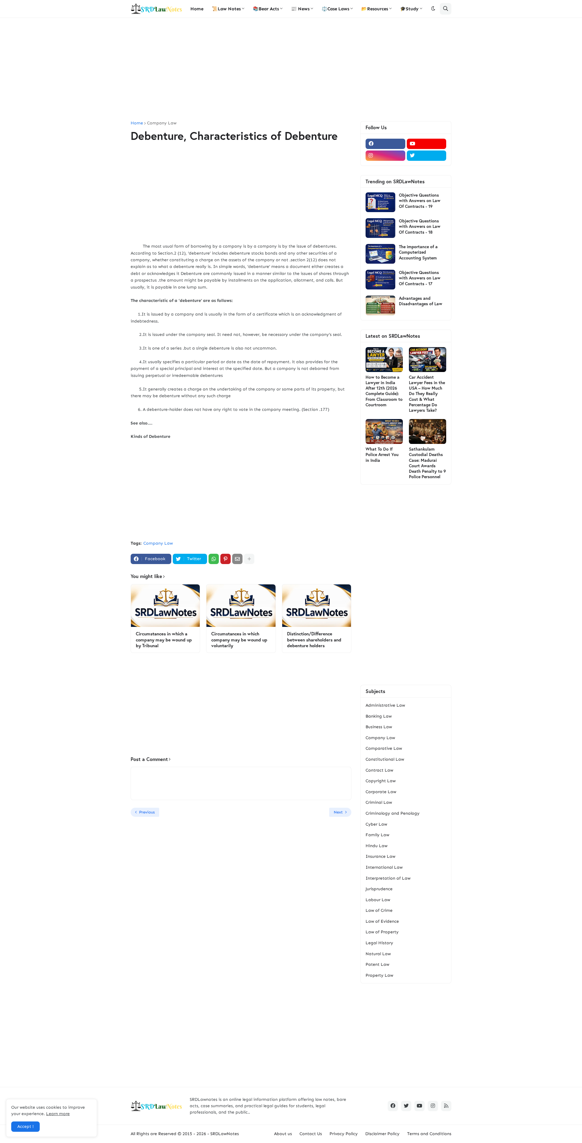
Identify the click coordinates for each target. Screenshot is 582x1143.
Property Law (379, 975)
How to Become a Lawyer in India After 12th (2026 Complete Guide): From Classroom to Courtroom (384, 390)
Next (338, 812)
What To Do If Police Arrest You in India (382, 454)
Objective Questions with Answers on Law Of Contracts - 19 (419, 200)
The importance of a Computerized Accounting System (418, 252)
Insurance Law (380, 856)
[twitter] (427, 155)
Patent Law (377, 964)
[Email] (237, 559)
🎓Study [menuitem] (409, 9)
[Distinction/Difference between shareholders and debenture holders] (316, 605)
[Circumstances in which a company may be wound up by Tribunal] (165, 605)
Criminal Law (379, 802)
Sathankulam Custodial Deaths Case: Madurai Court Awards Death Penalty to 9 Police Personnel (427, 462)
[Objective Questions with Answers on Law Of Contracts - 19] (380, 202)
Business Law (379, 726)
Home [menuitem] (196, 9)
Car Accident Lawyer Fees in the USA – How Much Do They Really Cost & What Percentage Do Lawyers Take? (427, 393)
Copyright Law (381, 780)
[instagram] (385, 155)
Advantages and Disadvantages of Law (420, 301)
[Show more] (249, 559)
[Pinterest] (225, 559)
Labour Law (378, 899)
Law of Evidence (382, 921)
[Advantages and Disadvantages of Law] (380, 305)
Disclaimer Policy (382, 1133)
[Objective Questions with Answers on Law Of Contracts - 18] (380, 228)
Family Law (377, 834)
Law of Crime (379, 910)
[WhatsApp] (214, 559)
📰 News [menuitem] (300, 9)
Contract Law (379, 770)
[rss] (446, 1106)
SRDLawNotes (224, 1133)
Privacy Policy (343, 1133)
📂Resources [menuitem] (374, 9)
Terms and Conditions (429, 1133)
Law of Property (382, 932)
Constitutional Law (385, 759)
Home (137, 123)
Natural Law (378, 953)
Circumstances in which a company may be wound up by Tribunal (164, 639)
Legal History (379, 942)
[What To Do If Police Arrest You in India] (384, 431)
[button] (433, 9)
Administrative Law (385, 705)
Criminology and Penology (393, 813)
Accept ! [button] (25, 1126)
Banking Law (379, 716)
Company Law (161, 123)
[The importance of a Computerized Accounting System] (380, 254)
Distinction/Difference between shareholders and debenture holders (314, 639)
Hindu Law (376, 845)
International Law (384, 867)
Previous (147, 812)
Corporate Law (381, 791)
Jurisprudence (379, 888)
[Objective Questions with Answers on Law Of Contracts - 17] (380, 279)
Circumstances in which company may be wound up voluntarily (239, 639)
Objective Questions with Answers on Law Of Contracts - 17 (419, 278)
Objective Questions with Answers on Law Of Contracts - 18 (419, 226)
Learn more (58, 1113)
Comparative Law (384, 748)
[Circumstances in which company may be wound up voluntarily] (240, 605)
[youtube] (427, 144)
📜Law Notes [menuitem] (226, 9)
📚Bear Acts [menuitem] (266, 9)
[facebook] (385, 144)
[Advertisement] (291, 69)
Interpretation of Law (388, 878)
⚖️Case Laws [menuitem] (335, 9)
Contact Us (310, 1133)
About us (283, 1133)
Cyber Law (376, 824)
